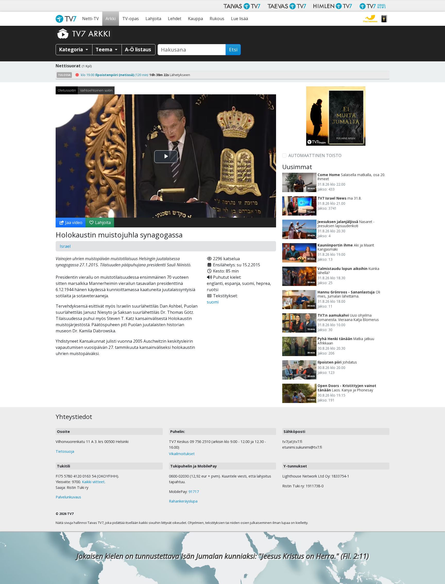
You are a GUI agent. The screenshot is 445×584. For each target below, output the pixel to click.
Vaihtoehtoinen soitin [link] (96, 90)
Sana (384, 19)
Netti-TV (90, 18)
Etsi (233, 49)
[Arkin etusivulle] (84, 33)
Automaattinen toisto (314, 155)
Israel (65, 246)
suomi (213, 302)
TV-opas (130, 18)
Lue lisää (239, 18)
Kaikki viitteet (93, 481)
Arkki (111, 18)
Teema (105, 49)
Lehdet (174, 18)
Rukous (217, 18)
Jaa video (73, 222)
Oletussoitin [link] (67, 90)
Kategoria (71, 49)
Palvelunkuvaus (68, 497)
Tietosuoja (65, 451)
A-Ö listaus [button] (138, 49)
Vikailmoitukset (182, 453)
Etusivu (67, 19)
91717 (194, 491)
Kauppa (195, 18)
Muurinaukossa (370, 19)
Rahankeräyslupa (183, 501)
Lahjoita (153, 18)
